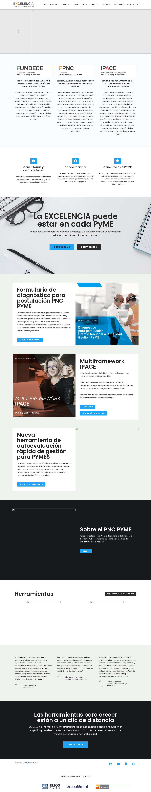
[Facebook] (126, 764)
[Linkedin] (110, 764)
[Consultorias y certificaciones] (33, 161)
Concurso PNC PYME (117, 167)
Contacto (132, 5)
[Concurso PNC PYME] (117, 161)
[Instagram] (133, 764)
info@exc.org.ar (31, 762)
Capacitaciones (75, 167)
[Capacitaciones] (75, 161)
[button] (58, 4)
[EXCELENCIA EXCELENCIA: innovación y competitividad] (23, 4)
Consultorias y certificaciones (33, 168)
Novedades (119, 5)
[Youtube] (118, 764)
